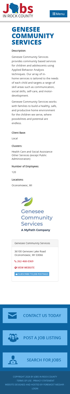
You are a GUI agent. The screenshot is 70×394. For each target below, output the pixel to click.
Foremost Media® (53, 384)
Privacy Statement (43, 380)
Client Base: (19, 132)
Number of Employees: (25, 166)
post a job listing (42, 337)
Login (35, 388)
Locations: (18, 179)
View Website (26, 267)
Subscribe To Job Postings (33, 274)
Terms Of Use (24, 380)
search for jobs (44, 360)
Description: (19, 50)
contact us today (42, 315)
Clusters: (17, 146)
